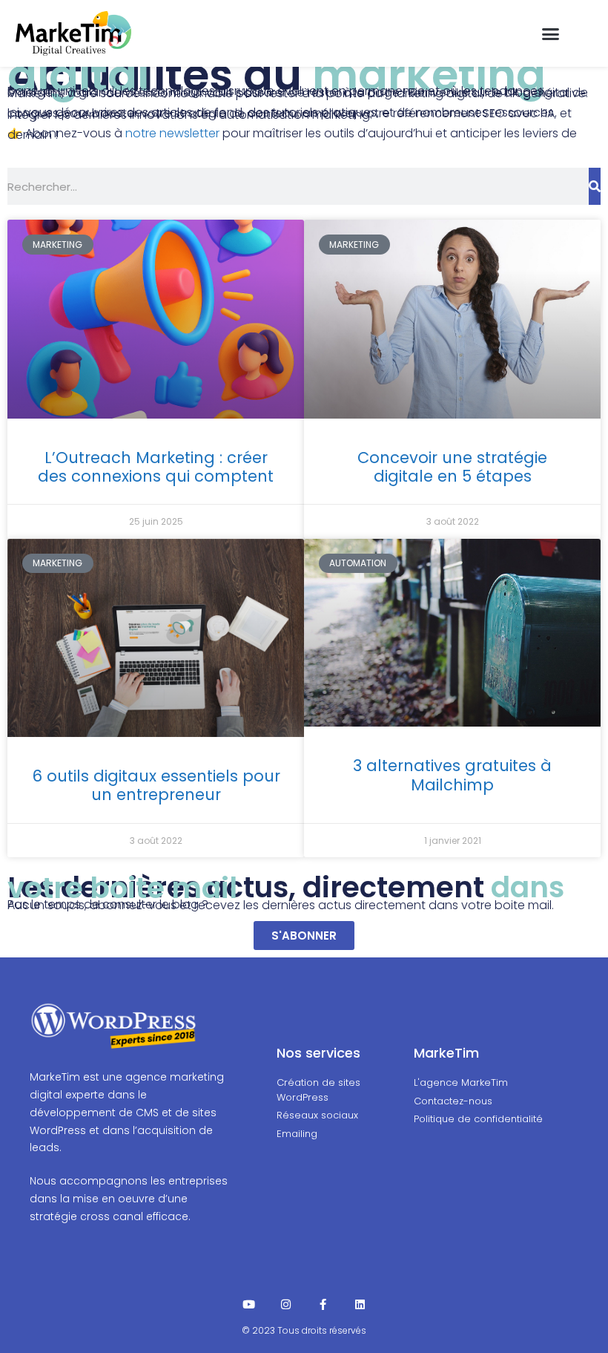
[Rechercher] (595, 186)
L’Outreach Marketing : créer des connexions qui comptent (156, 467)
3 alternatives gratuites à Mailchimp (452, 775)
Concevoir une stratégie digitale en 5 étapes (452, 467)
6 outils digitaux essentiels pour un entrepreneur (156, 785)
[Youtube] (248, 1304)
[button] (550, 33)
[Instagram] (285, 1304)
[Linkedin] (360, 1304)
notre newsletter (172, 133)
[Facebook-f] (322, 1304)
